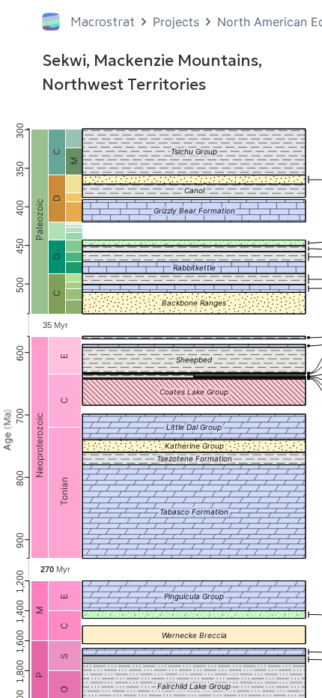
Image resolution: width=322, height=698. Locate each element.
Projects (176, 21)
